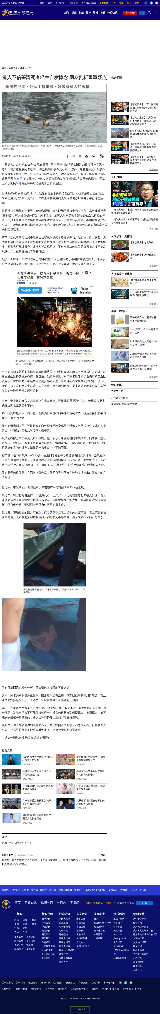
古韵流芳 (80, 926)
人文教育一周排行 (121, 273)
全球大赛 (30, 949)
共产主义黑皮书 (140, 954)
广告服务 (82, 982)
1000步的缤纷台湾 (121, 952)
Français (112, 890)
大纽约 (16, 890)
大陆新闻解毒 (65, 958)
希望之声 (62, 989)
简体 (76, 3)
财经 (25, 928)
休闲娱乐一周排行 (121, 236)
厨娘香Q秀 (118, 946)
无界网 (115, 989)
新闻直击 (46, 934)
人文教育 (82, 913)
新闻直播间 (130, 13)
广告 (114, 3)
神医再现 (98, 934)
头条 (81, 12)
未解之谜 (80, 918)
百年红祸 (137, 946)
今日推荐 (116, 177)
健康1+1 (98, 918)
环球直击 (46, 922)
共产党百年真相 (119, 397)
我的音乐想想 (120, 958)
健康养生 (99, 913)
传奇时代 (137, 922)
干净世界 (49, 989)
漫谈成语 (80, 934)
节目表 (61, 902)
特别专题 (116, 384)
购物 (137, 3)
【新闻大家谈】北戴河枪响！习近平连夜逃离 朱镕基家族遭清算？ (143, 120)
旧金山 (68, 890)
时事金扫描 (64, 926)
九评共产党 (117, 391)
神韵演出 (18, 949)
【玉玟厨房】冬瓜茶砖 (141, 242)
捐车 (129, 3)
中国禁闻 (46, 926)
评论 (16, 928)
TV (143, 13)
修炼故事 (137, 966)
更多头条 (153, 169)
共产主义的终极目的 (143, 930)
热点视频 (30, 937)
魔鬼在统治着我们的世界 (124, 404)
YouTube (156, 3)
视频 (74, 12)
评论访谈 (113, 12)
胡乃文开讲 (99, 926)
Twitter (151, 3)
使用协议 (57, 982)
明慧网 (95, 989)
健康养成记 (99, 930)
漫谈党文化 (138, 962)
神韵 (42, 3)
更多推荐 (153, 229)
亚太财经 (46, 958)
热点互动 (63, 922)
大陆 (16, 932)
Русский (123, 890)
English (100, 890)
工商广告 (137, 970)
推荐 (88, 12)
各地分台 (60, 3)
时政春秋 (63, 930)
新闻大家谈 (64, 918)
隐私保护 (45, 982)
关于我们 (20, 982)
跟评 (103, 855)
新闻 (66, 12)
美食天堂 (117, 930)
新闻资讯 (13, 68)
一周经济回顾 (48, 946)
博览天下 (18, 945)
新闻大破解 (64, 938)
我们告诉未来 (139, 918)
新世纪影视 (127, 989)
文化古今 (80, 942)
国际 (16, 920)
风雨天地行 (138, 950)
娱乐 (34, 920)
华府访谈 (46, 942)
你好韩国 (117, 926)
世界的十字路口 (66, 950)
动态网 (105, 989)
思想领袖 (63, 934)
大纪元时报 (36, 989)
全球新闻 (46, 918)
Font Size (93, 156)
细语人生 (63, 962)
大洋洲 (43, 890)
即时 (95, 12)
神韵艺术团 (21, 989)
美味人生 (117, 934)
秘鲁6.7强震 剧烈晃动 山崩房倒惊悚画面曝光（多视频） (144, 134)
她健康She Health (102, 922)
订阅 (144, 903)
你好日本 (117, 922)
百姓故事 (137, 958)
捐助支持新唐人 (94, 903)
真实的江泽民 (139, 942)
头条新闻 (116, 77)
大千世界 (117, 942)
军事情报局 (64, 942)
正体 (70, 3)
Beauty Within (120, 938)
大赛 (50, 3)
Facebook (146, 3)
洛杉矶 (34, 890)
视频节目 (47, 902)
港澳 (22, 68)
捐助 (121, 3)
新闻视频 (47, 913)
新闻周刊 (46, 938)
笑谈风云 (80, 922)
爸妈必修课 (81, 938)
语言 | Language (88, 3)
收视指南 (32, 982)
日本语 (134, 890)
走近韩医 (98, 938)
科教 (25, 932)
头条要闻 (18, 937)
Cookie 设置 (80, 1009)
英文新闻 (104, 3)
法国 (60, 890)
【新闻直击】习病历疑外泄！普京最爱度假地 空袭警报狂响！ (143, 160)
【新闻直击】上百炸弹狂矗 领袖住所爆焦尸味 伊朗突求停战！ (144, 107)
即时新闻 (18, 941)
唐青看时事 (64, 946)
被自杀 (18, 178)
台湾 (25, 924)
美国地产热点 (83, 946)
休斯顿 (52, 890)
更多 (139, 989)
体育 (34, 924)
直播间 (74, 902)
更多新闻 (153, 266)
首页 (4, 68)
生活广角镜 (118, 918)
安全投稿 (70, 982)
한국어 (144, 890)
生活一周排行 (119, 311)
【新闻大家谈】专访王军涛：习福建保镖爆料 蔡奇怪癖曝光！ (143, 147)
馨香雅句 (80, 930)
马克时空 (63, 954)
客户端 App (109, 982)
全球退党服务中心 (79, 989)
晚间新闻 (46, 930)
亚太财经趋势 (48, 954)
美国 (16, 924)
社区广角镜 (47, 950)
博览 (102, 12)
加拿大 (25, 890)
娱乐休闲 (119, 913)
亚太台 (78, 890)
